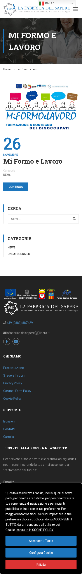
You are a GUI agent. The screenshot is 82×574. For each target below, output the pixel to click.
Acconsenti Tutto (41, 541)
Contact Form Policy (17, 391)
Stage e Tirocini (14, 375)
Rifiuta (41, 564)
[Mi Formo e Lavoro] (41, 106)
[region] (41, 528)
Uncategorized (19, 254)
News (6, 174)
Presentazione (13, 368)
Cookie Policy (12, 398)
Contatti (9, 429)
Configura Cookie (41, 552)
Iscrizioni (9, 421)
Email (8, 482)
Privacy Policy (12, 383)
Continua (16, 186)
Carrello (8, 437)
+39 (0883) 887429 (19, 323)
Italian (49, 3)
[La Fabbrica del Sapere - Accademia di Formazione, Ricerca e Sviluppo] (36, 10)
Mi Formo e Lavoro (32, 161)
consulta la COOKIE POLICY (35, 530)
